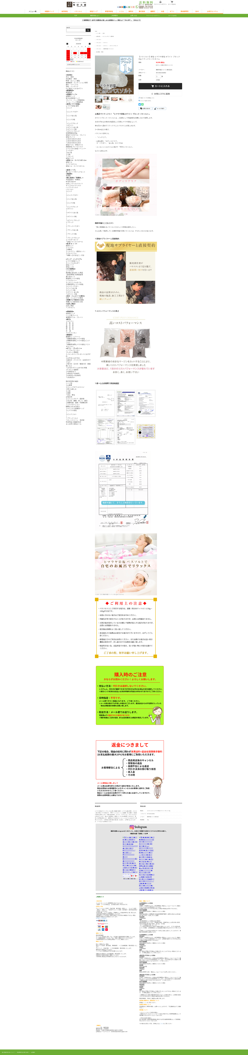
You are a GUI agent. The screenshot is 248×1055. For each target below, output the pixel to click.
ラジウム (70, 247)
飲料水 (131, 11)
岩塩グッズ (70, 158)
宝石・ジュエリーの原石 (74, 298)
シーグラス (70, 271)
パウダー (70, 150)
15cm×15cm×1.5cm (74, 143)
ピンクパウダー (72, 112)
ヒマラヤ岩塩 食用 (72, 106)
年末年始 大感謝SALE (73, 422)
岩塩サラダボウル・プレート (76, 135)
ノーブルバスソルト (73, 350)
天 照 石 (70, 323)
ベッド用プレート (72, 315)
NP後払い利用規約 (101, 918)
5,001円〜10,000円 (74, 375)
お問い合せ (133, 15)
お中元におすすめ (73, 358)
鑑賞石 (153, 11)
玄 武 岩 (70, 325)
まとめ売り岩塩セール (73, 424)
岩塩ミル (69, 162)
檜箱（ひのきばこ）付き (75, 255)
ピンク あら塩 (72, 288)
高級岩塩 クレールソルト (74, 146)
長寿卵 (68, 176)
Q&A (197, 11)
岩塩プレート (70, 137)
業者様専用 (184, 11)
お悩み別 (98, 36)
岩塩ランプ (94, 11)
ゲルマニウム (72, 253)
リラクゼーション (73, 404)
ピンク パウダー (73, 286)
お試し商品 (70, 305)
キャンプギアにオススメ (75, 387)
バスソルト (78, 11)
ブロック (70, 156)
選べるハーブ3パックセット (75, 172)
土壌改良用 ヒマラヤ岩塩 (74, 284)
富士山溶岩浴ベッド (73, 98)
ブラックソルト (72, 418)
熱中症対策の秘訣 (72, 381)
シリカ (121, 11)
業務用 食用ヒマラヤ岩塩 (76, 338)
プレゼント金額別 (72, 369)
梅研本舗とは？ (95, 15)
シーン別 (98, 33)
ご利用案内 (114, 15)
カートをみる (172, 4)
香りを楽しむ (72, 389)
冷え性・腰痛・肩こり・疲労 (77, 401)
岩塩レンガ (70, 267)
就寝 (68, 393)
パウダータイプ (72, 240)
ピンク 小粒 (71, 290)
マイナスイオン (71, 333)
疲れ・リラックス (72, 84)
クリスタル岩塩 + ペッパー (76, 148)
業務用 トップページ (73, 337)
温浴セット (70, 245)
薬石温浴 (142, 11)
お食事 (69, 385)
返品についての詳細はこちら (147, 97)
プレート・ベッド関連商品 (75, 100)
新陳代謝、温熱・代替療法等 (77, 402)
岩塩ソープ (70, 265)
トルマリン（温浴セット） (76, 251)
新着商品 (69, 92)
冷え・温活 (70, 77)
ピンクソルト (72, 414)
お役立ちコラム (212, 11)
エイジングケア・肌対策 (108, 36)
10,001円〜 (71, 377)
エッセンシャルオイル (73, 282)
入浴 (103, 33)
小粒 (68, 154)
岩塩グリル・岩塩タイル (74, 145)
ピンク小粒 (71, 119)
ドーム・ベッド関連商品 (74, 102)
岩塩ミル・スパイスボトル (75, 166)
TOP (75, 15)
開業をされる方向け (73, 406)
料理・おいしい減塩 (73, 81)
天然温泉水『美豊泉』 (73, 179)
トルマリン (70, 321)
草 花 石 (70, 329)
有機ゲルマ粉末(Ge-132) (74, 302)
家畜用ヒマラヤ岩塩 (73, 278)
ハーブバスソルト (72, 187)
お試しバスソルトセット (74, 183)
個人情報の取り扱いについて (8, 1052)
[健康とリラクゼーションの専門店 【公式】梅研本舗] (79, 8)
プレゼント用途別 (72, 352)
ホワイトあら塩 (72, 127)
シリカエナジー (71, 280)
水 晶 (68, 331)
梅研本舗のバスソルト (108, 48)
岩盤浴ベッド (49, 11)
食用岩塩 (65, 11)
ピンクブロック (72, 123)
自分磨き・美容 (99, 51)
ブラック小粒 (72, 234)
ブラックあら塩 (72, 230)
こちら (145, 1002)
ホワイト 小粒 (72, 294)
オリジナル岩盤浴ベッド (75, 408)
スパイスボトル (71, 164)
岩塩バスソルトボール (75, 241)
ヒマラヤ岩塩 (72, 410)
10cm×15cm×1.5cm (74, 139)
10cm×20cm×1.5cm (74, 141)
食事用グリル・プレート (74, 317)
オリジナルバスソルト (73, 185)
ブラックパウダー (73, 226)
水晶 (162, 11)
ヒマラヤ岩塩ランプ (73, 261)
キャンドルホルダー (73, 263)
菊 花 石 (70, 327)
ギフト (172, 11)
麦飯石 (69, 249)
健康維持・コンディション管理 (77, 82)
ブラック (70, 222)
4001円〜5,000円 (73, 373)
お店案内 (33, 1052)
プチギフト (71, 307)
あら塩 (69, 152)
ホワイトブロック (114, 45)
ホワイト (105, 42)
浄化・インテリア (72, 86)
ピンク (69, 108)
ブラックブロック (73, 238)
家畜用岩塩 (109, 11)
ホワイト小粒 (72, 129)
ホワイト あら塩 (73, 292)
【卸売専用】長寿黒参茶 (74, 274)
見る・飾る (71, 395)
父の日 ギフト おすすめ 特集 (77, 368)
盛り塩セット (70, 276)
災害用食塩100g (71, 133)
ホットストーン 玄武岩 (75, 420)
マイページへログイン (160, 4)
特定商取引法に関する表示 (23, 1052)
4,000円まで (71, 371)
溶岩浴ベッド (70, 313)
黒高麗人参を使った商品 (74, 273)
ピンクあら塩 (72, 115)
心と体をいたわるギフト (74, 88)
